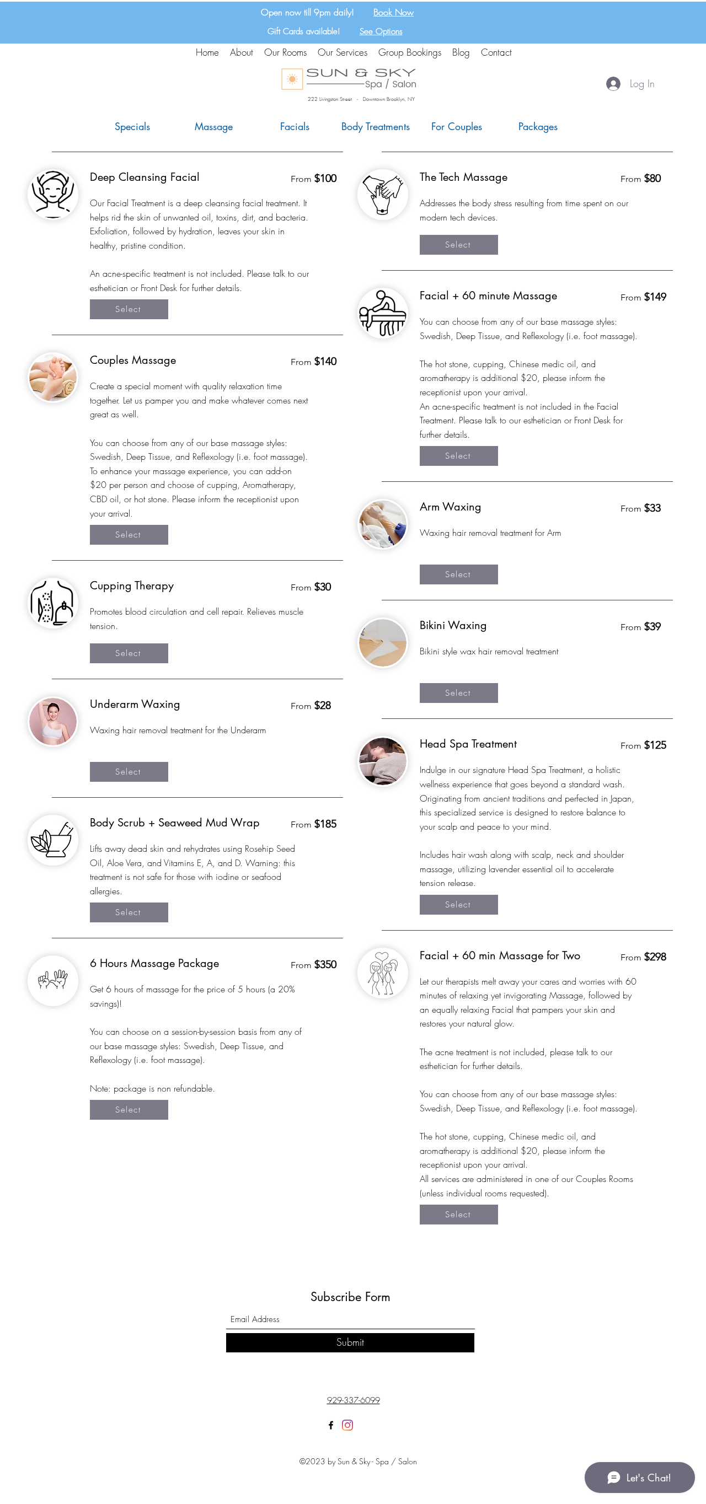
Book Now (393, 12)
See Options (381, 31)
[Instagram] (347, 1425)
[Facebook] (330, 1425)
